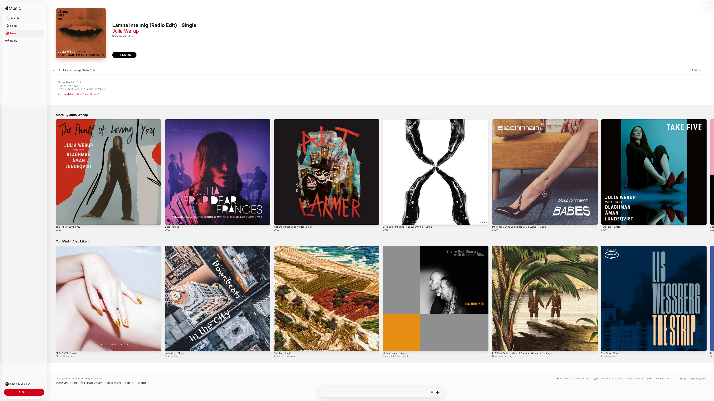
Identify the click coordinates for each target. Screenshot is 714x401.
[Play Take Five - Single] (606, 220)
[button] (24, 18)
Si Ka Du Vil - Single (67, 247)
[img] (13, 8)
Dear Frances (172, 120)
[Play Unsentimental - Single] (387, 346)
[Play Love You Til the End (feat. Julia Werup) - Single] (387, 220)
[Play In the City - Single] (169, 346)
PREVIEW (693, 70)
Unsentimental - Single (396, 247)
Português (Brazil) (664, 379)
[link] (73, 241)
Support (129, 383)
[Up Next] (432, 392)
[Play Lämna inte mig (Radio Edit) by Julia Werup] (59, 70)
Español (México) (581, 379)
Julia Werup (125, 31)
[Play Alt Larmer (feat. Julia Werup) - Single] (278, 220)
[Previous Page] (52, 172)
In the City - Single (175, 247)
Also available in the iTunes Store (77, 94)
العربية (595, 379)
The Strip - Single (611, 247)
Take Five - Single (611, 120)
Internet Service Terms (66, 383)
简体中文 (619, 379)
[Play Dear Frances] (169, 220)
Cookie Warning (113, 383)
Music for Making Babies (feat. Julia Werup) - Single (522, 120)
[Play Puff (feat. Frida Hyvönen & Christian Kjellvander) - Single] (497, 346)
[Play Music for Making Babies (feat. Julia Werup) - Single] (497, 220)
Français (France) (635, 379)
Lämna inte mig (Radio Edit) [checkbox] (79, 70)
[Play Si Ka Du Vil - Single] (60, 346)
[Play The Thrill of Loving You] (60, 220)
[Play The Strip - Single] (606, 346)
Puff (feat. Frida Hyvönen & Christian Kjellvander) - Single (525, 247)
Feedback (141, 383)
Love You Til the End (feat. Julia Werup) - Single (411, 120)
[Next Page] (710, 172)
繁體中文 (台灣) (698, 379)
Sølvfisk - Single (283, 247)
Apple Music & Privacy (91, 383)
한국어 (649, 379)
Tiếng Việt (682, 379)
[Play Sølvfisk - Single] (278, 346)
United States (562, 379)
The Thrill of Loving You (69, 120)
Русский (606, 379)
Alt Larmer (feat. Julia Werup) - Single (296, 120)
